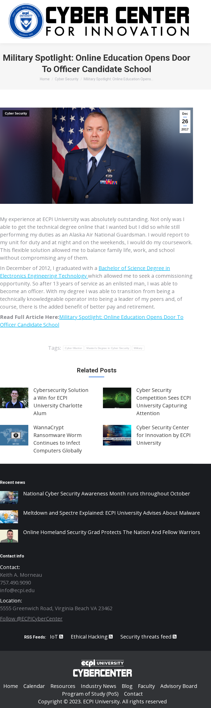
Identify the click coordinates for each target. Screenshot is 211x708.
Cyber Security (16, 113)
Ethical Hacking (89, 636)
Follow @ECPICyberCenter (31, 618)
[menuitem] (10, 686)
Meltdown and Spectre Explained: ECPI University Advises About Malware (111, 512)
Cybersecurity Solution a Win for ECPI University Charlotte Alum (61, 402)
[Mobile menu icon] (201, 21)
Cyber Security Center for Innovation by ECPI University (163, 435)
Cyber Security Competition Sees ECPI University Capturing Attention (163, 402)
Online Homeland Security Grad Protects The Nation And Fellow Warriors (111, 532)
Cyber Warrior (73, 348)
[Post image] (14, 398)
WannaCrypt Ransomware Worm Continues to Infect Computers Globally (57, 439)
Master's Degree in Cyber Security (107, 348)
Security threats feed (145, 636)
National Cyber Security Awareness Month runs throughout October (106, 493)
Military (138, 348)
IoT (54, 636)
